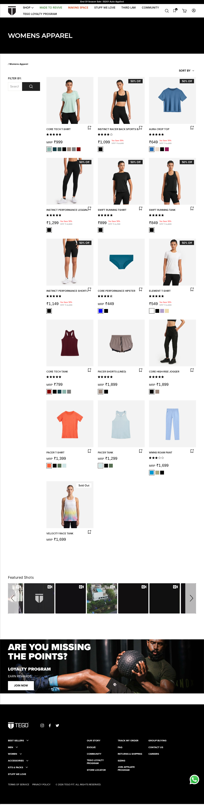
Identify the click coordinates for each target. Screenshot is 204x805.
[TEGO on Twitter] (57, 725)
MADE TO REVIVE (51, 8)
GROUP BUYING (157, 740)
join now (21, 685)
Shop (27, 8)
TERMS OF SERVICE (18, 784)
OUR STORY (93, 740)
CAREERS (153, 753)
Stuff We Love (104, 8)
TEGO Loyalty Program (40, 14)
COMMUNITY (94, 753)
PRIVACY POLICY (41, 784)
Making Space (78, 8)
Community (150, 8)
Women (12, 753)
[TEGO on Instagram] (42, 725)
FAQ (120, 747)
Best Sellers (16, 740)
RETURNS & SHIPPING (130, 753)
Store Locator (96, 770)
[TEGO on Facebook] (50, 725)
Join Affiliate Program (126, 768)
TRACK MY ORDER (128, 740)
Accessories (16, 760)
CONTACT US (155, 747)
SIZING (121, 760)
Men (10, 747)
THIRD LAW (128, 8)
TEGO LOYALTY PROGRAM (95, 762)
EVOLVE (91, 747)
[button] (13, 598)
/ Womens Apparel (18, 64)
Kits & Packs (15, 767)
